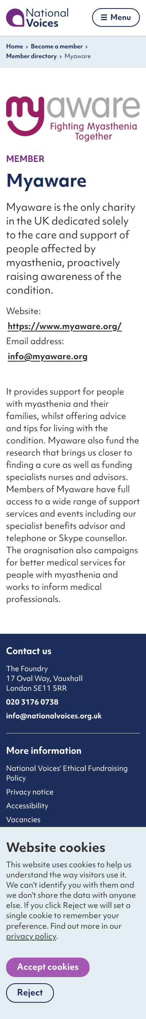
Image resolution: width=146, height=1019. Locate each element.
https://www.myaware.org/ (65, 326)
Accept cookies (48, 967)
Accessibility (27, 806)
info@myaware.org (48, 356)
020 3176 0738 (32, 702)
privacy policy (31, 936)
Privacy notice (30, 792)
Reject (35, 994)
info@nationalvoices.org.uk (54, 716)
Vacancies (23, 819)
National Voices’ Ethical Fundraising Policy (67, 773)
